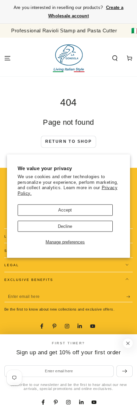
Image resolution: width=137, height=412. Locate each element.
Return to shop (68, 141)
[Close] (128, 343)
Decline (65, 226)
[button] (115, 58)
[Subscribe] (129, 297)
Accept (65, 210)
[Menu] (7, 58)
